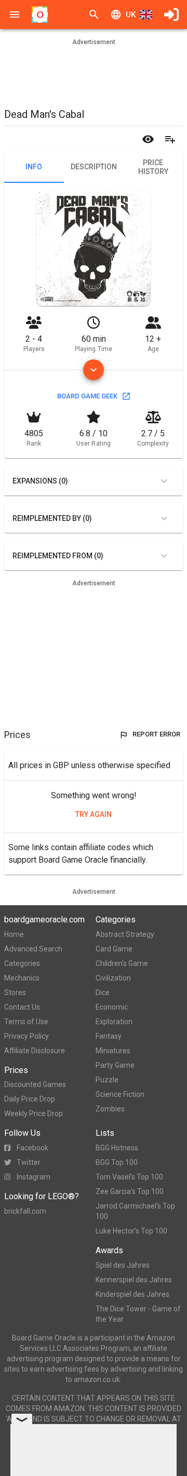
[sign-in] (171, 14)
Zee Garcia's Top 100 (130, 1191)
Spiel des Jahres (123, 1265)
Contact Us (22, 1007)
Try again (93, 814)
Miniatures (113, 1050)
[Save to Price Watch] (148, 139)
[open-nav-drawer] (14, 14)
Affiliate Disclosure (34, 1050)
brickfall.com (25, 1211)
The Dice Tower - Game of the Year (138, 1314)
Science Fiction (120, 1094)
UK (131, 14)
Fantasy (109, 1036)
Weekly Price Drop (33, 1113)
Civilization (113, 978)
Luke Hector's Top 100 (131, 1231)
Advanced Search (33, 949)
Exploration (114, 1021)
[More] (93, 369)
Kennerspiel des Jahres (134, 1280)
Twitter (29, 1162)
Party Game (115, 1065)
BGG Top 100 (117, 1162)
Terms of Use (26, 1021)
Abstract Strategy (125, 934)
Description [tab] (94, 167)
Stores (15, 992)
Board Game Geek (87, 396)
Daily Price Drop (29, 1099)
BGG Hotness (117, 1148)
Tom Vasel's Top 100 (129, 1177)
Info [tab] (33, 167)
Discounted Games (35, 1084)
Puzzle (107, 1080)
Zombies (110, 1109)
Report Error (156, 734)
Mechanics (21, 978)
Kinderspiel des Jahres (132, 1294)
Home (14, 934)
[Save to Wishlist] (170, 139)
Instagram (33, 1177)
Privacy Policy (26, 1036)
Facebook (32, 1148)
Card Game (114, 949)
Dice (103, 992)
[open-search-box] (94, 14)
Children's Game (122, 963)
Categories (22, 963)
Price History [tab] (153, 167)
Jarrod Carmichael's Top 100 (135, 1211)
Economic (112, 1007)
